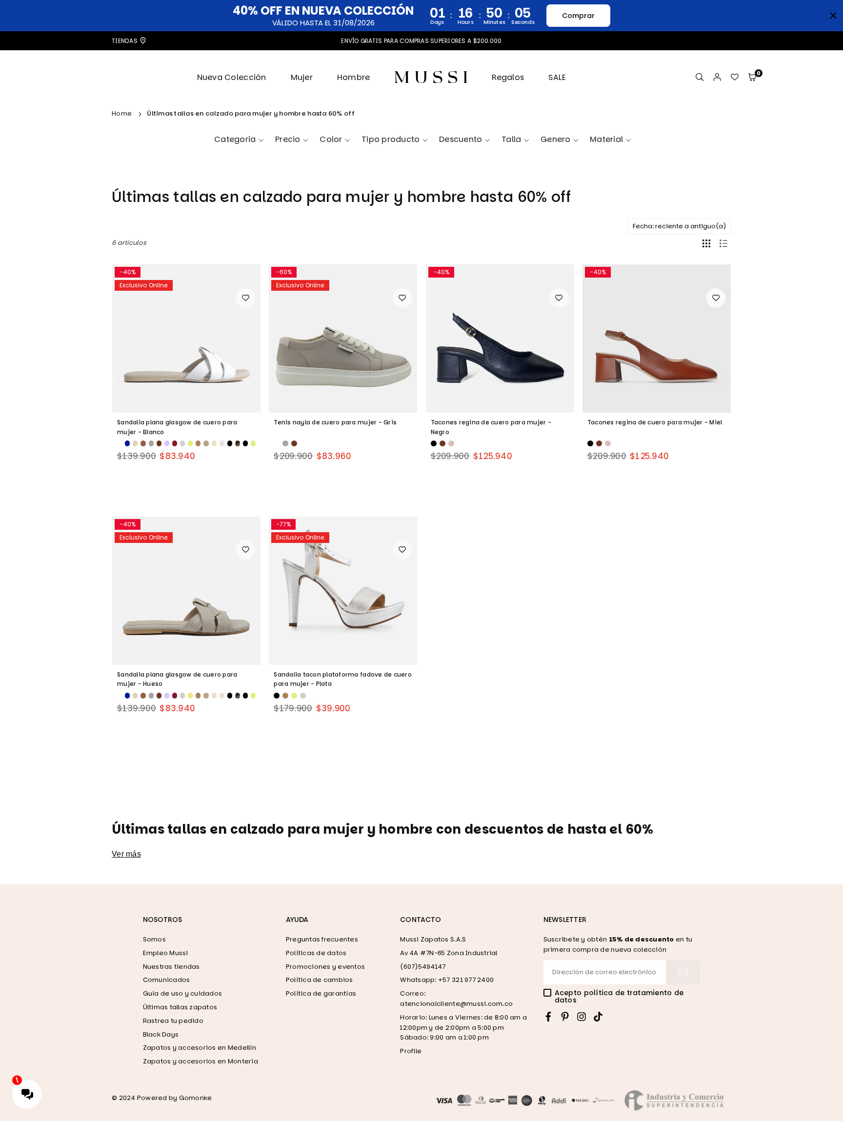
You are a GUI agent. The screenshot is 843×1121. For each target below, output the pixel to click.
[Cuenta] (717, 77)
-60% (284, 272)
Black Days (161, 1034)
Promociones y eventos (325, 966)
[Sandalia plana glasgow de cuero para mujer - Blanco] (186, 338)
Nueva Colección (231, 77)
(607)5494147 (422, 966)
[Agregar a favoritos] (245, 298)
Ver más (126, 854)
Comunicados (166, 979)
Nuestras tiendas (171, 966)
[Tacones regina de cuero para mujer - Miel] (656, 338)
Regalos (508, 77)
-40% (128, 272)
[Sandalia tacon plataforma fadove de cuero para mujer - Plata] (343, 591)
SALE (557, 77)
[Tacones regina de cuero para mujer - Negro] (500, 338)
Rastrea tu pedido (173, 1020)
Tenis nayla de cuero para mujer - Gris (335, 422)
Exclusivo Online (144, 285)
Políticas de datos (316, 953)
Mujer (302, 77)
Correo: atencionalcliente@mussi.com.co (456, 998)
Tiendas (125, 41)
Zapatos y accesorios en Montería (200, 1061)
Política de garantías (321, 993)
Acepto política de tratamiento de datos (619, 996)
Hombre (353, 77)
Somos (154, 939)
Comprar (578, 15)
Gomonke (195, 1097)
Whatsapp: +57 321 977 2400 (447, 979)
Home (122, 113)
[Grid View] (706, 243)
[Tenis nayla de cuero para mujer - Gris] (343, 338)
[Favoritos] (734, 77)
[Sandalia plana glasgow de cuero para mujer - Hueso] (186, 591)
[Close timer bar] (833, 16)
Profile (411, 1051)
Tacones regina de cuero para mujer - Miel (655, 422)
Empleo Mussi (165, 953)
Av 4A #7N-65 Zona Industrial (448, 953)
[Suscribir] (683, 972)
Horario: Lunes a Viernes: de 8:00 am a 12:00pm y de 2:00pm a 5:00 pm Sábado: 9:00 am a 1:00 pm (463, 1027)
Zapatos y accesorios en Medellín (199, 1047)
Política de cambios (319, 979)
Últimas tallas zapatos (180, 1007)
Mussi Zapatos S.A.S (433, 939)
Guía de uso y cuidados (182, 993)
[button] (752, 77)
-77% (283, 524)
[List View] (723, 243)
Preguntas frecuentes (322, 939)
